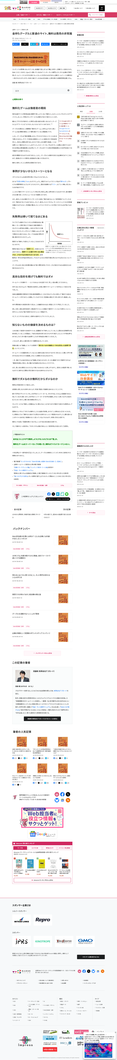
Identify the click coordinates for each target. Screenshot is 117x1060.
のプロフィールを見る (42, 719)
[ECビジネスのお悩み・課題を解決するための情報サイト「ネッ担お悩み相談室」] (50, 1050)
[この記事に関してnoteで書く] (62, 494)
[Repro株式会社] (43, 920)
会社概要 (64, 983)
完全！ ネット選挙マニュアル (24, 470)
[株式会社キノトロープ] (43, 941)
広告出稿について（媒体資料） (46, 980)
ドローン (73, 3)
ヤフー (54, 184)
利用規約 (86, 980)
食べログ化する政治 (21, 476)
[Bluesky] (93, 971)
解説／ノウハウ (64, 1001)
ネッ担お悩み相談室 (40, 799)
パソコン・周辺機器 (64, 848)
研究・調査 (87, 1)
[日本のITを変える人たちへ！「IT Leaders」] (66, 1038)
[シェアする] (49, 494)
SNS (39, 19)
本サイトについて (21, 980)
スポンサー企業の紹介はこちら (91, 957)
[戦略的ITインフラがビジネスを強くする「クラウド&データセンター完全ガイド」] (50, 1033)
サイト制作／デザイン (66, 19)
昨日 (81, 111)
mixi (27, 181)
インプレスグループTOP (90, 983)
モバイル (46, 1017)
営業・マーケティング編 (22, 467)
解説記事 (98, 1001)
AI (34, 19)
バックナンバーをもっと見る (44, 653)
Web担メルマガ (52, 8)
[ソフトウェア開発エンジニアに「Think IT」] (66, 1033)
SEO (14, 19)
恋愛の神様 (21, 181)
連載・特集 (62, 8)
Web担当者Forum (21, 8)
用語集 (98, 1010)
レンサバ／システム (48, 1014)
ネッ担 (32, 799)
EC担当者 (45, 2)
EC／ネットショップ (33, 1017)
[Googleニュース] (62, 800)
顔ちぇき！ (64, 181)
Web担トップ (15, 23)
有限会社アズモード (60, 691)
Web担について (79, 8)
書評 (79, 1004)
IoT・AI (76, 1)
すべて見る (92, 513)
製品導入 (57, 2)
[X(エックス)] (68, 794)
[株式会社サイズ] (64, 941)
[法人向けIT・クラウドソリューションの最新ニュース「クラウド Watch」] (50, 1038)
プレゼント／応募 (100, 1007)
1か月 (100, 111)
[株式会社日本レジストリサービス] (21, 941)
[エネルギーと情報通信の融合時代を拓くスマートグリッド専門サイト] (81, 1038)
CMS (76, 19)
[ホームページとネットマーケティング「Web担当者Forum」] (81, 1033)
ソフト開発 (71, 1)
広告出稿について (90, 8)
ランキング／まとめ (65, 1014)
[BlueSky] (57, 800)
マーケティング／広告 (25, 19)
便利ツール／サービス (66, 1010)
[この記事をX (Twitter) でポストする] (53, 494)
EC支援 (82, 3)
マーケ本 (20, 848)
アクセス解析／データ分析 (50, 19)
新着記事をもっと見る (92, 96)
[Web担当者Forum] (21, 972)
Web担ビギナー (40, 8)
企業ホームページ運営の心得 (41, 23)
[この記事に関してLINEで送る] (66, 494)
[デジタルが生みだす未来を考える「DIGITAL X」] (66, 1044)
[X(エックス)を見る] (88, 971)
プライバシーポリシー (22, 983)
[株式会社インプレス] (25, 1041)
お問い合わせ (65, 980)
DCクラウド (81, 1)
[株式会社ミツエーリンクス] (21, 920)
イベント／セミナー (82, 1010)
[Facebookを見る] (84, 971)
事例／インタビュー (82, 1001)
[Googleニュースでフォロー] (98, 971)
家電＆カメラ (49, 848)
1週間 (91, 111)
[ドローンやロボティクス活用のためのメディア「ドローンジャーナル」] (81, 1044)
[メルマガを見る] (79, 971)
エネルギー (67, 3)
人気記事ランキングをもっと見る (92, 191)
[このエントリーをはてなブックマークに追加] (57, 494)
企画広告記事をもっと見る (92, 337)
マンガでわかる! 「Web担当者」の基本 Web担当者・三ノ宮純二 (41, 461)
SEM (30, 1020)
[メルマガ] (57, 794)
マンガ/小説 (80, 1007)
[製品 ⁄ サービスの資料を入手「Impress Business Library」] (50, 1044)
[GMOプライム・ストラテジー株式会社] (85, 941)
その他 (45, 1020)
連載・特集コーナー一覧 (26, 23)
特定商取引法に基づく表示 (46, 983)
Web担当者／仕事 (100, 19)
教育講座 (77, 3)
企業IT (66, 1)
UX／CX (31, 1014)
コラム (62, 1007)
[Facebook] (62, 794)
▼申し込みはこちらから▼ (92, 1042)
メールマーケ (16, 1020)
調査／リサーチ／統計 (86, 19)
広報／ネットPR (17, 1017)
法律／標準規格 (17, 1014)
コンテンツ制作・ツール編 (39, 467)
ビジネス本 (35, 848)
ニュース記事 (99, 1004)
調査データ (63, 1004)
